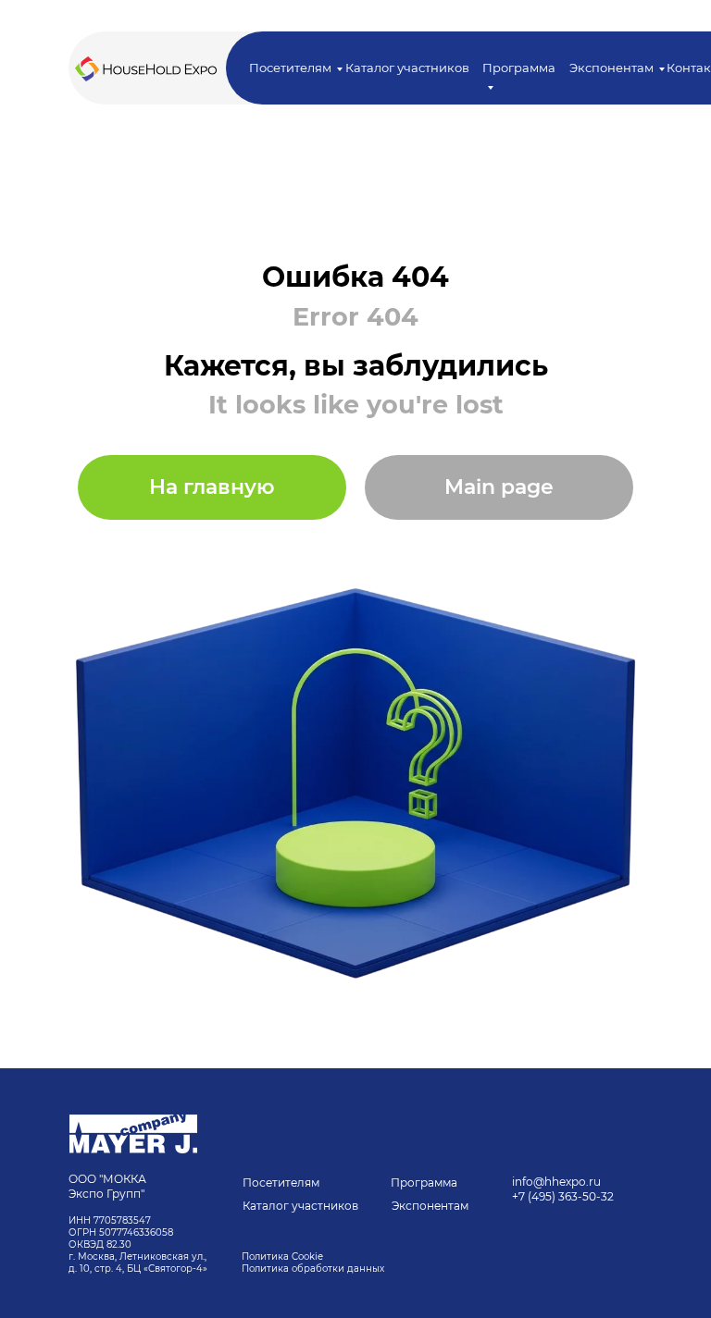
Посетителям (290, 67)
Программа (424, 1182)
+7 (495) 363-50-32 (563, 1196)
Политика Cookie (282, 1256)
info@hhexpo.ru (556, 1182)
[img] (133, 1134)
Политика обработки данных (314, 1269)
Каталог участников (407, 67)
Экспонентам (611, 67)
